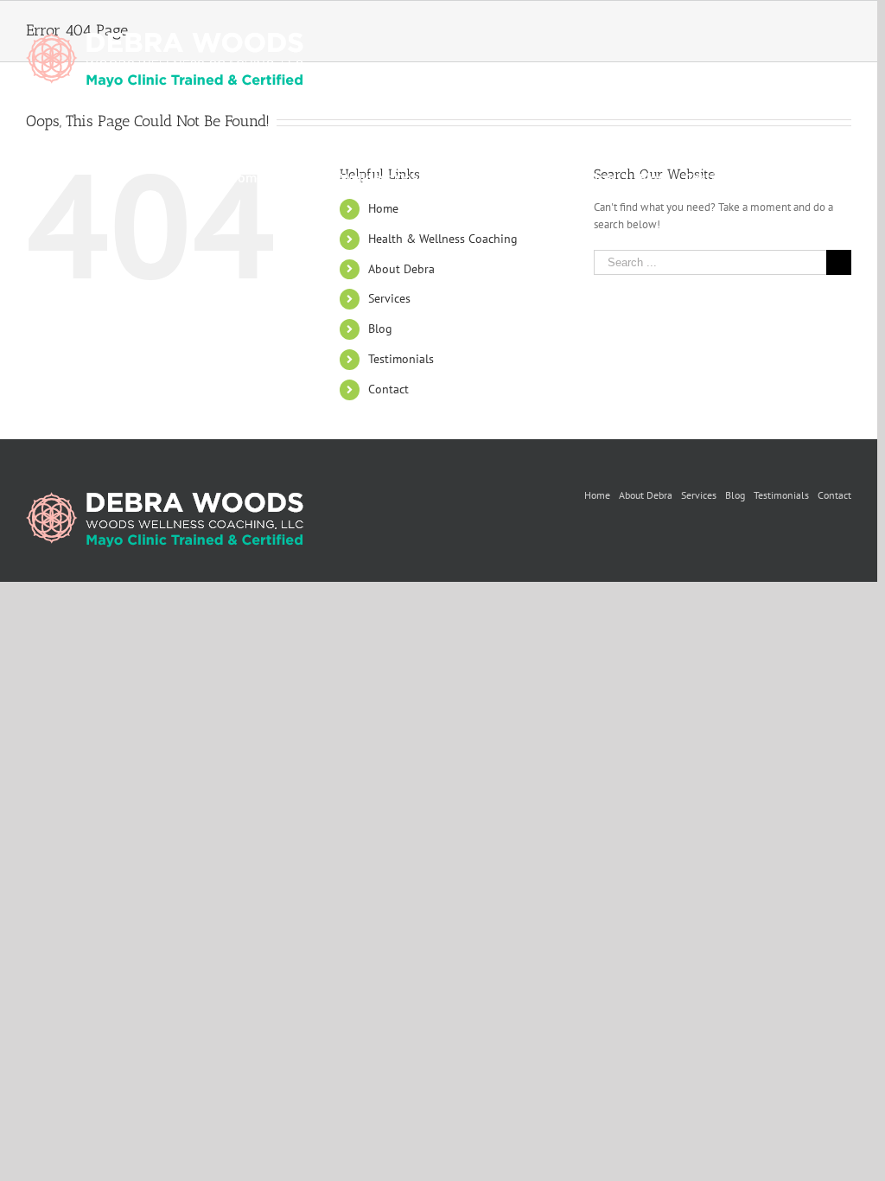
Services (389, 298)
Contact (388, 389)
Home (597, 494)
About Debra (401, 269)
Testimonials (401, 359)
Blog (380, 328)
